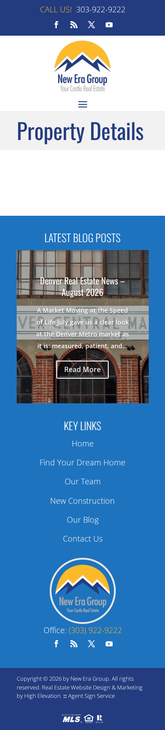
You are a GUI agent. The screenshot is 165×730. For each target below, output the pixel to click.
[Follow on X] (91, 25)
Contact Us (83, 538)
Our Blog (83, 519)
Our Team (83, 481)
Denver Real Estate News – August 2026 (82, 286)
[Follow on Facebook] (56, 25)
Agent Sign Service (91, 696)
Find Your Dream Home (82, 462)
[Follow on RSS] (74, 25)
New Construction (82, 500)
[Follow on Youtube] (109, 25)
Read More (82, 369)
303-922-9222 (100, 9)
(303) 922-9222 (95, 630)
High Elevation (42, 696)
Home (83, 443)
